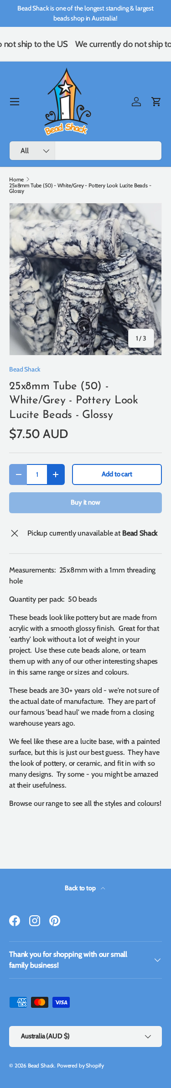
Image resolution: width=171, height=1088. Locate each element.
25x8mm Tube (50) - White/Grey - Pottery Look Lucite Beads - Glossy (80, 188)
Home (16, 179)
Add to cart (117, 474)
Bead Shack (24, 369)
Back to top (81, 888)
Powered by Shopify (80, 1065)
